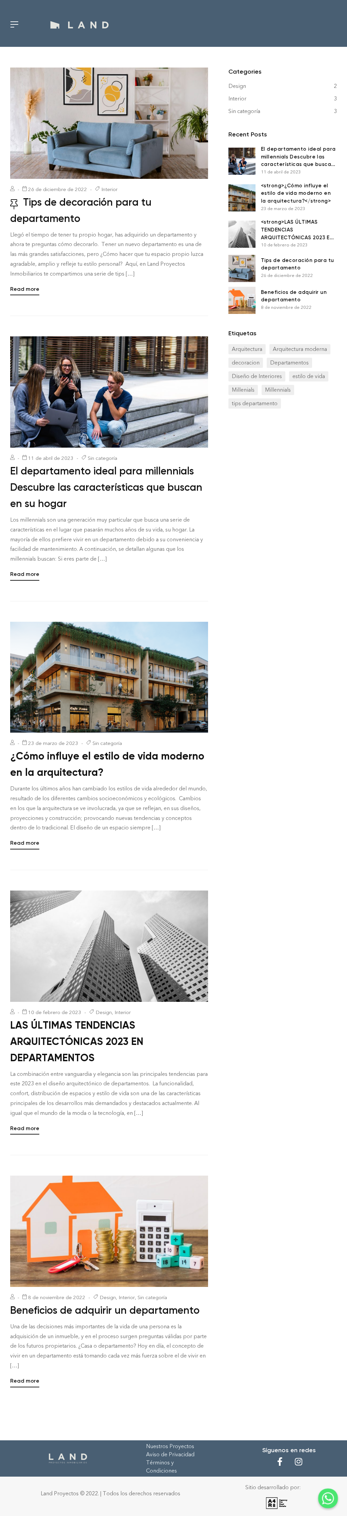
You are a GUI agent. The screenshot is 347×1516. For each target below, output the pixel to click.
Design (104, 1012)
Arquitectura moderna (300, 349)
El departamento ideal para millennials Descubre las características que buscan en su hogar (106, 487)
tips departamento (255, 403)
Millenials (243, 390)
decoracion (246, 362)
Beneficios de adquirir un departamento (105, 1310)
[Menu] (14, 24)
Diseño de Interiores (257, 376)
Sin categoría (102, 458)
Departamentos (289, 362)
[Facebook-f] (279, 1461)
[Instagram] (298, 1461)
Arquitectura (247, 349)
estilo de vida (308, 376)
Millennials (278, 390)
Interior (109, 189)
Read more (24, 288)
